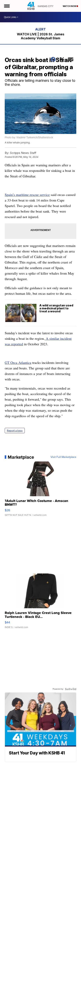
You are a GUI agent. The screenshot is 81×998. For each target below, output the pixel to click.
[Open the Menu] (6, 6)
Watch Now (69, 6)
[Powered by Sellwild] (70, 689)
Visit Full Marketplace (63, 457)
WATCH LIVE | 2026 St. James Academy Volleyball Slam (40, 36)
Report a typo (15, 430)
